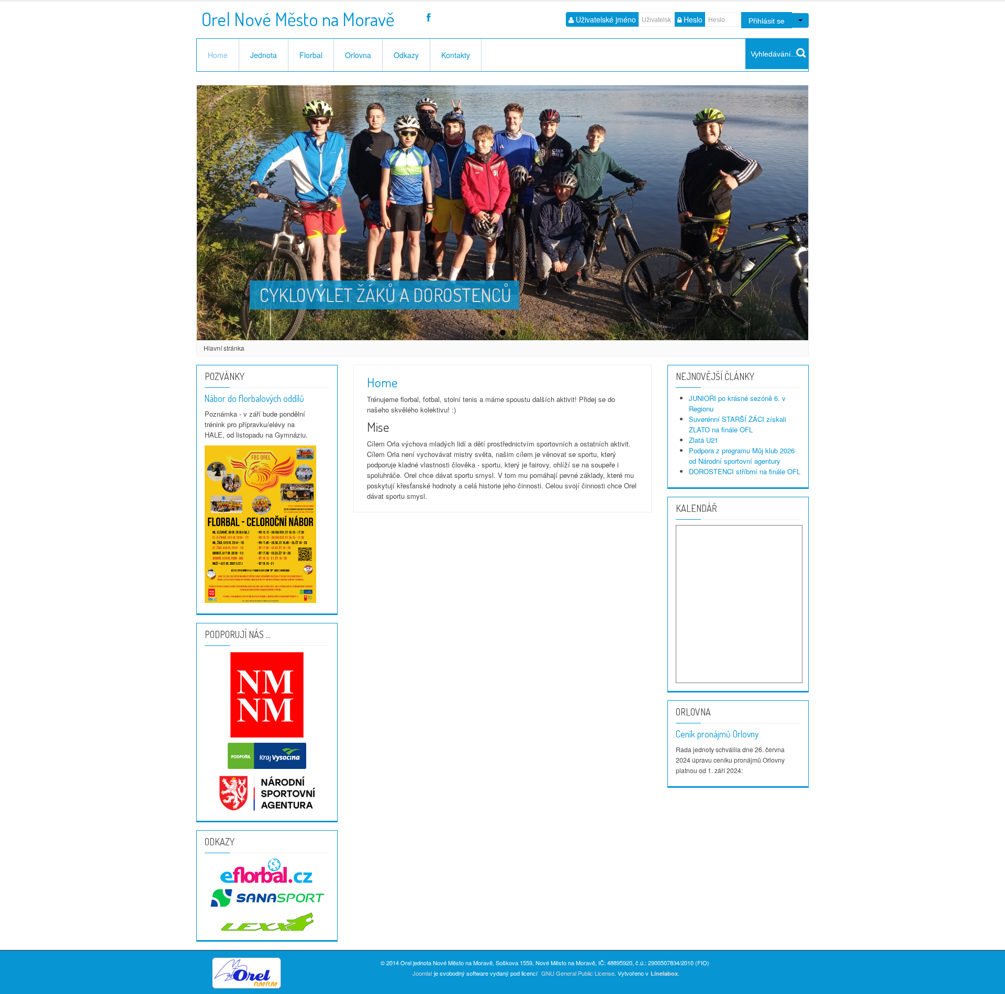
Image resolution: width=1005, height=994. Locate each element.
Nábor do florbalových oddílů (254, 398)
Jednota (263, 55)
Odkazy (406, 55)
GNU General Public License (578, 973)
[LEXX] (267, 896)
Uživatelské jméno (606, 19)
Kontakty (455, 55)
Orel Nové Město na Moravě (298, 15)
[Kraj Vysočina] (267, 755)
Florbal (310, 55)
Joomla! (422, 973)
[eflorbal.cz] (267, 870)
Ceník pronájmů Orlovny (717, 734)
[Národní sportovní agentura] (267, 792)
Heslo (693, 19)
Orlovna (358, 55)
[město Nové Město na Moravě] (267, 694)
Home (218, 55)
